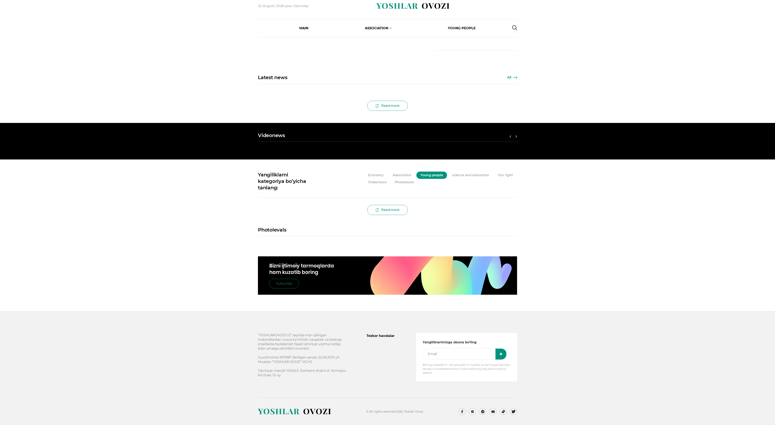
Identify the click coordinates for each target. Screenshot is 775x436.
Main (303, 28)
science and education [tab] (470, 175)
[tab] (422, 182)
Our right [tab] (505, 175)
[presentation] (287, 34)
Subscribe (284, 283)
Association (376, 28)
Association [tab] (402, 175)
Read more (390, 106)
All (509, 77)
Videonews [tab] (377, 182)
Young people (462, 28)
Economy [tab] (375, 175)
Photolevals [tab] (404, 182)
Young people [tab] (431, 175)
